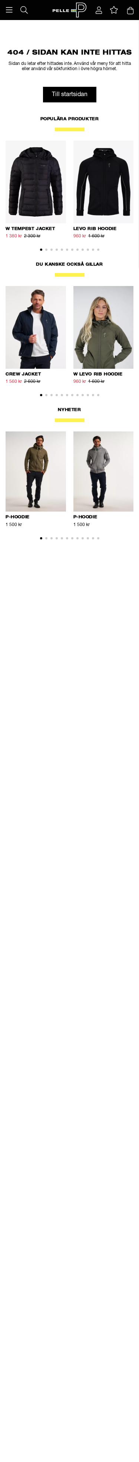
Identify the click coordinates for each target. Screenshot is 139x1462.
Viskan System (49, 24)
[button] (9, 10)
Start (12, 24)
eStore (26, 24)
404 (71, 24)
